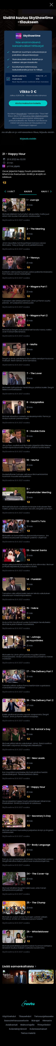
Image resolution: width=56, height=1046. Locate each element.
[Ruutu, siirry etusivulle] (28, 1004)
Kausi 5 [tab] (45, 191)
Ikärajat (35, 1020)
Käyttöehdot (9, 1016)
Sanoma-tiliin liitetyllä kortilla (35, 116)
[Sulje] (51, 5)
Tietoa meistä (28, 1033)
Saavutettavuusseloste (16, 1020)
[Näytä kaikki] (28, 976)
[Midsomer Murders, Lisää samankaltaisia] (14, 977)
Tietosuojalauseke (43, 1016)
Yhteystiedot (44, 1024)
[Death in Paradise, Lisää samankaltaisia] (41, 977)
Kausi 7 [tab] (11, 191)
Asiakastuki (12, 1024)
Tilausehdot (25, 1016)
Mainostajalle (27, 1024)
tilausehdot (22, 113)
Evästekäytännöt (18, 1029)
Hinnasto (47, 1020)
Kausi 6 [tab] (28, 191)
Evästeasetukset (38, 1029)
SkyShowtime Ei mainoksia (19, 77)
